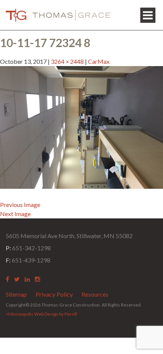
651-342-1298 (28, 247)
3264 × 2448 (67, 61)
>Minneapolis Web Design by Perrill (41, 314)
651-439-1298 (28, 260)
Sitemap (16, 294)
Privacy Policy (54, 294)
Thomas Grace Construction (59, 15)
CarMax (99, 61)
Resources (95, 294)
